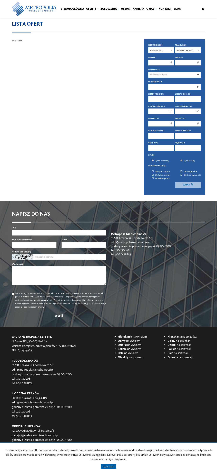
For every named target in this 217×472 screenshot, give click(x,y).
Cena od (152, 57)
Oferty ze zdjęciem (162, 171)
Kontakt (165, 9)
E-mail (64, 239)
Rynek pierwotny (162, 160)
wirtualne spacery (162, 178)
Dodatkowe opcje (157, 166)
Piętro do (180, 143)
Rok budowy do (183, 131)
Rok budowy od (156, 131)
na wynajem (132, 336)
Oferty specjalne (190, 171)
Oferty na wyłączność (192, 175)
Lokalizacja (154, 69)
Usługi (126, 9)
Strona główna (72, 9)
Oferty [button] (91, 9)
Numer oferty (155, 82)
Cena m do (180, 118)
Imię (14, 227)
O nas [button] (150, 9)
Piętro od (153, 143)
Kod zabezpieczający (21, 251)
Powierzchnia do (183, 106)
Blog (177, 9)
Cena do (179, 57)
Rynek (151, 155)
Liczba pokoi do (183, 94)
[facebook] (203, 8)
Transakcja (180, 45)
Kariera (138, 9)
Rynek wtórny (189, 160)
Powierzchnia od (156, 106)
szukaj (187, 184)
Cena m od (153, 118)
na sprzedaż (181, 336)
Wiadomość (17, 264)
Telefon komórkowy (22, 239)
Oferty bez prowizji (162, 175)
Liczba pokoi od (156, 94)
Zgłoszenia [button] (109, 9)
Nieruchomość (155, 45)
